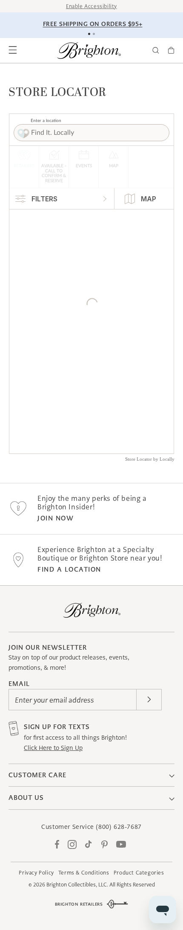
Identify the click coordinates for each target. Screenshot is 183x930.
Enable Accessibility (91, 6)
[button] (13, 50)
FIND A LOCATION (69, 569)
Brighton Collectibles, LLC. (77, 884)
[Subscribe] (149, 699)
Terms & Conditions (83, 872)
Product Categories (139, 872)
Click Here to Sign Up (53, 748)
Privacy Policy (36, 872)
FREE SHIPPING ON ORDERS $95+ (93, 24)
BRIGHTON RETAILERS (79, 904)
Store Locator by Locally (149, 459)
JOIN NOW (55, 518)
